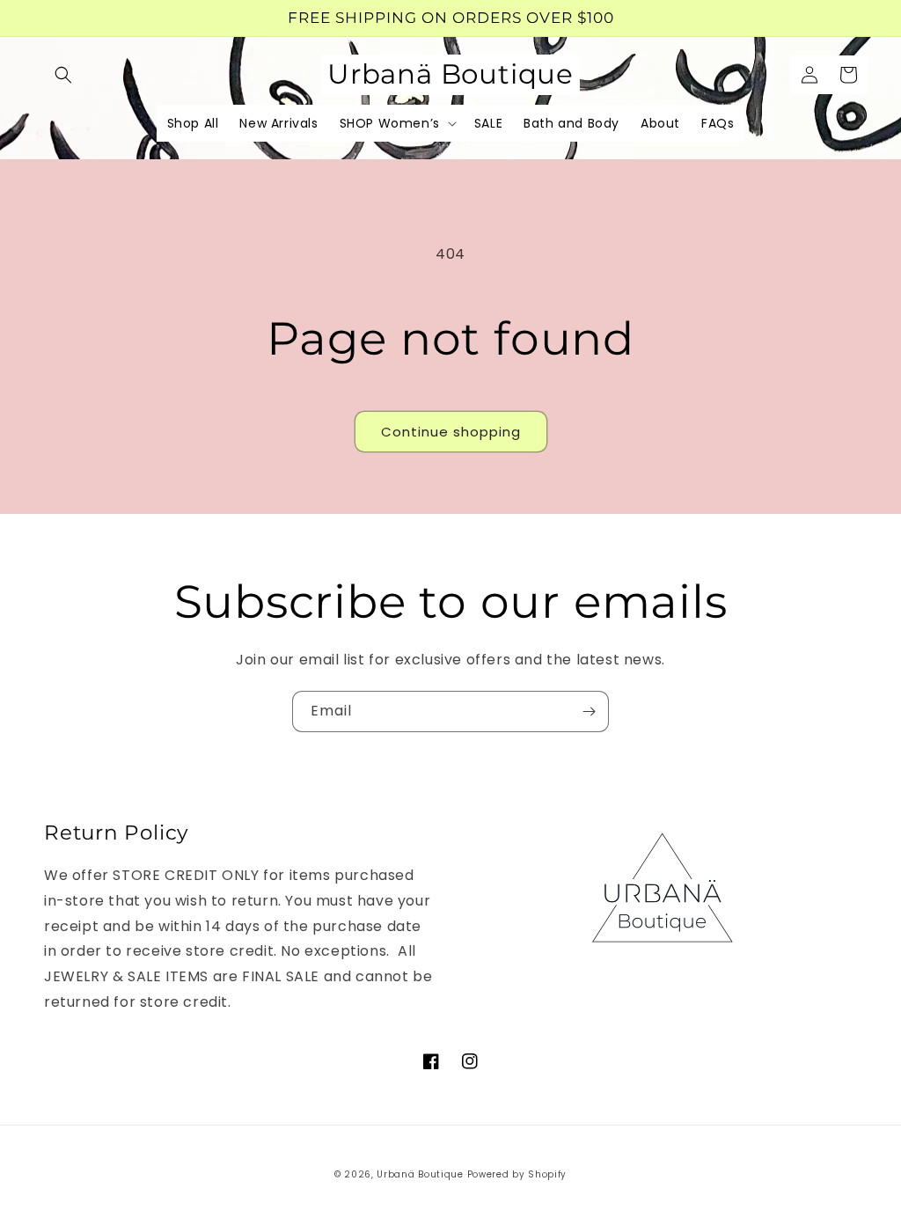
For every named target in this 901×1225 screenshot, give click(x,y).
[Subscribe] (588, 711)
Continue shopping (451, 431)
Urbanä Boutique (420, 1174)
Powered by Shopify (517, 1174)
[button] (63, 74)
